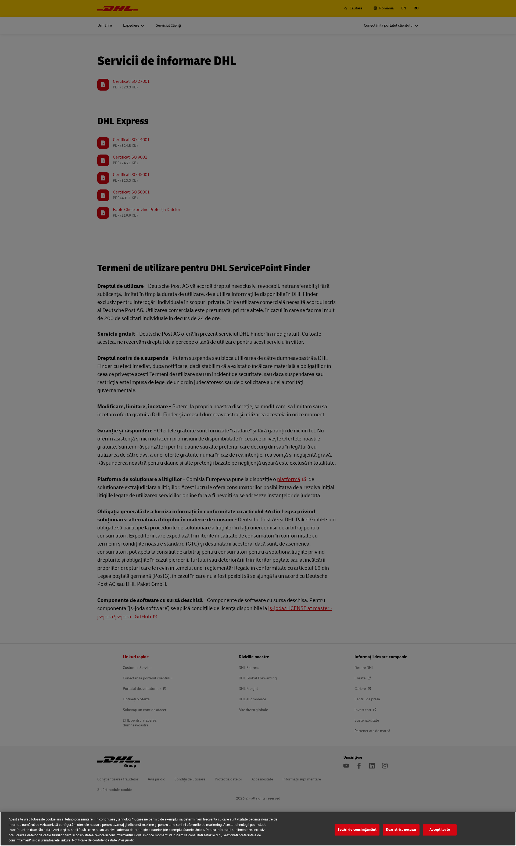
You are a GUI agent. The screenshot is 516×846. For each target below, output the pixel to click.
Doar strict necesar (401, 829)
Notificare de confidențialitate (94, 840)
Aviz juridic (126, 840)
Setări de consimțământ (357, 829)
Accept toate (439, 829)
